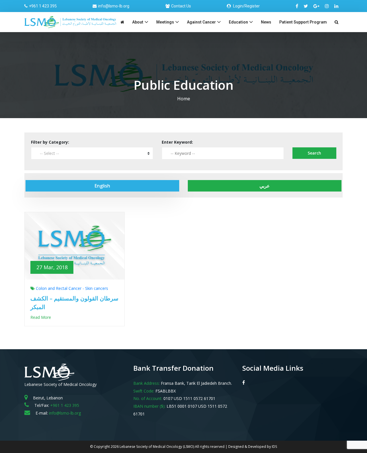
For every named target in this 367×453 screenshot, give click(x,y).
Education (238, 22)
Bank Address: (146, 383)
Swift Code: (143, 391)
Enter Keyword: (177, 142)
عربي (264, 186)
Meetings (165, 22)
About (137, 22)
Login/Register (246, 6)
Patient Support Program (303, 22)
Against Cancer (201, 22)
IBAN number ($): (149, 406)
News (266, 22)
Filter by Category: (50, 142)
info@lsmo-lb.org (113, 6)
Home (183, 98)
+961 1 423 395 (43, 6)
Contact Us (181, 6)
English (102, 186)
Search (314, 153)
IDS (274, 446)
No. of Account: (147, 398)
